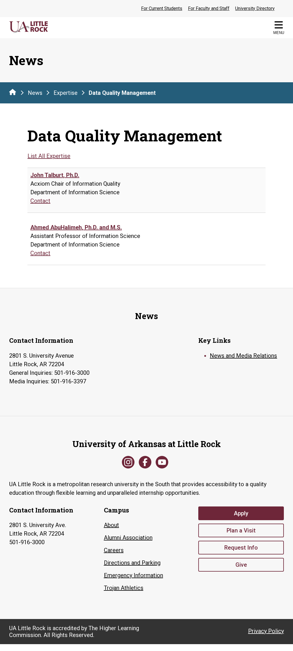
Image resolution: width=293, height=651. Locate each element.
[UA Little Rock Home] (12, 92)
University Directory (255, 8)
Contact (40, 200)
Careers (114, 550)
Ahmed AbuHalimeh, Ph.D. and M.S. (76, 227)
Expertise (66, 92)
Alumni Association (128, 537)
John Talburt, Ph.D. (54, 175)
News (35, 92)
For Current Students (161, 8)
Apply (241, 513)
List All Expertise (48, 156)
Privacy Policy (266, 631)
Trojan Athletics (123, 587)
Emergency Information (133, 575)
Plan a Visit (241, 530)
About (111, 525)
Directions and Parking (132, 562)
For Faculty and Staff (208, 8)
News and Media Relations (243, 355)
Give (241, 564)
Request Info (241, 547)
